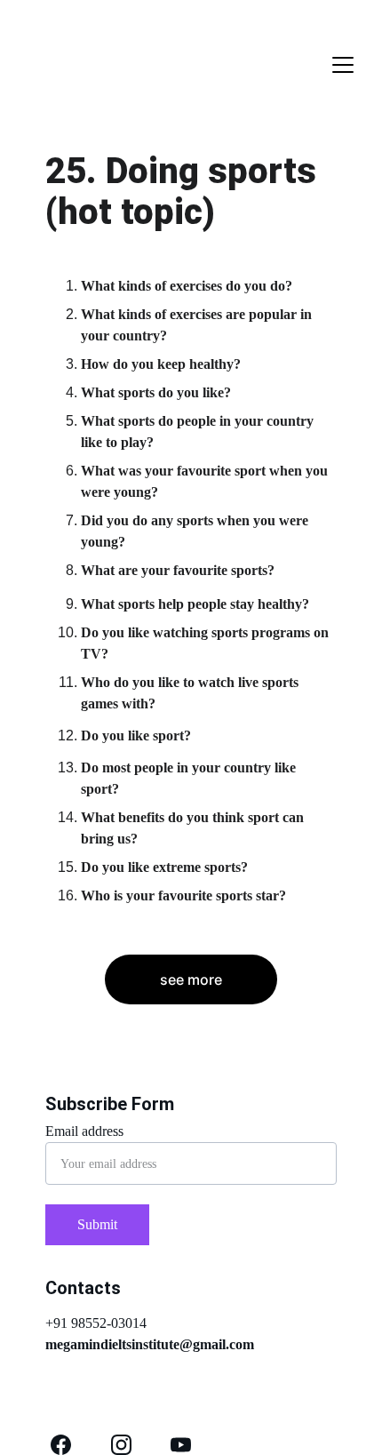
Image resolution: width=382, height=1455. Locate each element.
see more (191, 979)
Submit (97, 1224)
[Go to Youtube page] (181, 1445)
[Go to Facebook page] (61, 1445)
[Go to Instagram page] (121, 1445)
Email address (84, 1131)
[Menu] (343, 65)
